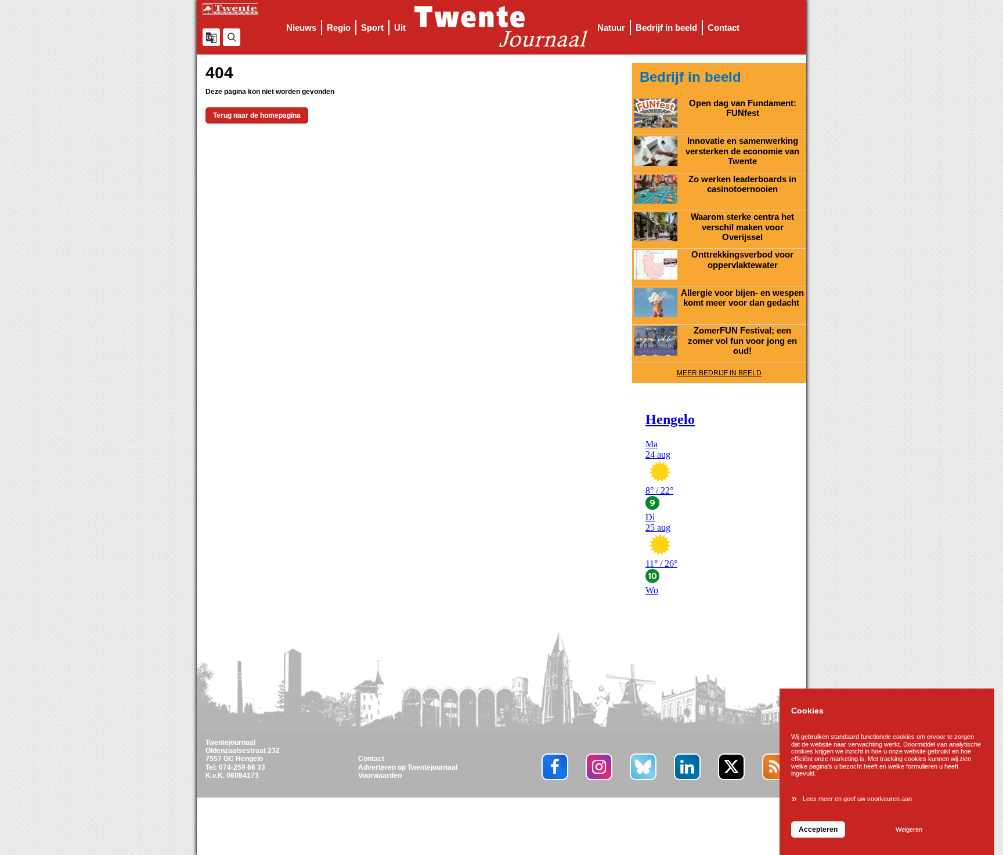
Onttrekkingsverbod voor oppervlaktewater (742, 260)
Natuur (611, 27)
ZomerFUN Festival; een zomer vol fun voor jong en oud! (742, 341)
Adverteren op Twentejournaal (407, 767)
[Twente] (501, 27)
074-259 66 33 (242, 767)
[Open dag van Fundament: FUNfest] (655, 113)
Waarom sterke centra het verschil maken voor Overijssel (742, 227)
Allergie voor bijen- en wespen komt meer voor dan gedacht (742, 298)
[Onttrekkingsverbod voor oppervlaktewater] (655, 264)
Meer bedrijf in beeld (719, 373)
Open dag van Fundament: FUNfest (742, 108)
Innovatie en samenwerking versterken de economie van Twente (742, 151)
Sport (372, 27)
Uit (400, 27)
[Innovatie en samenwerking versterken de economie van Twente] (655, 150)
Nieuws (301, 27)
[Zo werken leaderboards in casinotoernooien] (655, 189)
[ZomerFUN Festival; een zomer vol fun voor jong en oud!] (655, 340)
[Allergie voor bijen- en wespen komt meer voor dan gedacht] (655, 302)
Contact (723, 27)
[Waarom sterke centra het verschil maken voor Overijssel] (655, 226)
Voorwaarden (380, 775)
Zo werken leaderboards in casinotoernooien (742, 184)
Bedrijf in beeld (666, 27)
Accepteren (818, 829)
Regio (339, 27)
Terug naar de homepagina (257, 115)
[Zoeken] (231, 37)
